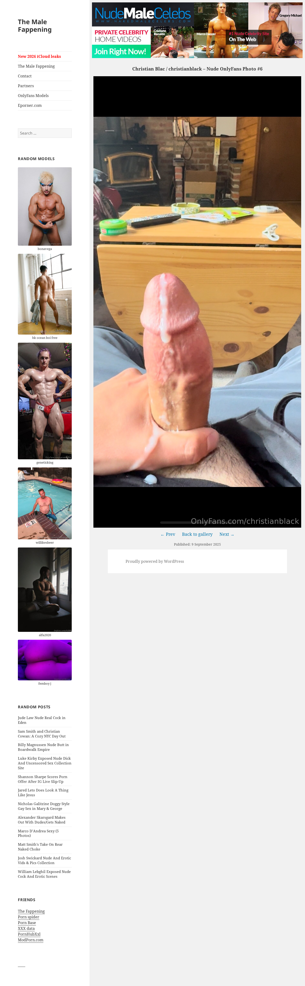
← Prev (167, 534)
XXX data (26, 928)
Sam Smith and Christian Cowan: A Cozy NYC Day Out (42, 733)
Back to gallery (197, 534)
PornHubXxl (29, 934)
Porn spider (28, 917)
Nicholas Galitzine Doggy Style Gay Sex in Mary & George (44, 806)
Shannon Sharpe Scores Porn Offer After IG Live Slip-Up (42, 779)
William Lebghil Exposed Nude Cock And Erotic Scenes (44, 874)
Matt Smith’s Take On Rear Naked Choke (40, 846)
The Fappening (31, 911)
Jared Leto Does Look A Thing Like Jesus (43, 792)
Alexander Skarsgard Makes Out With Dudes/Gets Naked (42, 819)
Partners (26, 85)
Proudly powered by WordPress (155, 561)
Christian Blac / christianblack (167, 69)
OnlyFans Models (33, 95)
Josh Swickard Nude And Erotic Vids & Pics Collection (44, 860)
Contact (25, 76)
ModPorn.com (30, 940)
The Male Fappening (35, 25)
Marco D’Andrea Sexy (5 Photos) (38, 833)
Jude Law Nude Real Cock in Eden (42, 720)
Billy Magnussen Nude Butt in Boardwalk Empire (43, 747)
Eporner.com (30, 105)
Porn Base (27, 922)
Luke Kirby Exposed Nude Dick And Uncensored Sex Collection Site (44, 763)
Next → (226, 534)
